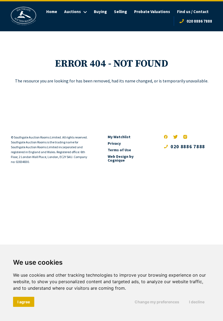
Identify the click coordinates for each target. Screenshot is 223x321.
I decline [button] (197, 302)
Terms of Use (119, 150)
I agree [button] (23, 302)
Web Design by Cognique (121, 158)
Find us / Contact (193, 11)
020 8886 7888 (199, 21)
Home (51, 11)
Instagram (185, 137)
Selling (120, 11)
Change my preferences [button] (157, 302)
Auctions (72, 11)
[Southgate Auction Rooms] (23, 16)
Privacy (114, 143)
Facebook (166, 137)
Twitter (175, 137)
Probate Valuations (152, 11)
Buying (100, 11)
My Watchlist (119, 137)
